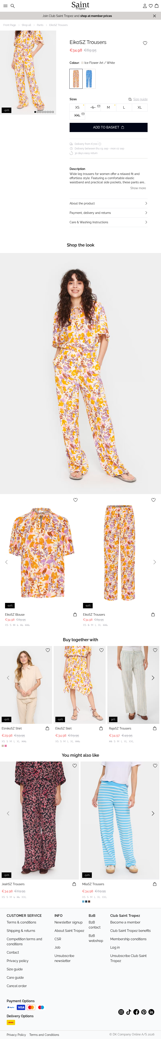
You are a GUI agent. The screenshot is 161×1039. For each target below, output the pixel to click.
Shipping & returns (21, 931)
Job (57, 947)
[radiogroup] (109, 111)
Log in (115, 947)
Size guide (140, 99)
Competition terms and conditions (24, 941)
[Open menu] (4, 5)
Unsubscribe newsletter (64, 958)
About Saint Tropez (69, 931)
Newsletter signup (69, 922)
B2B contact (94, 924)
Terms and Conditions (44, 1034)
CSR (58, 939)
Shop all (26, 25)
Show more (138, 188)
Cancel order (17, 986)
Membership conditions (128, 939)
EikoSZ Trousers (58, 25)
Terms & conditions (21, 922)
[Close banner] (154, 16)
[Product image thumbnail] (35, 112)
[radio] (77, 108)
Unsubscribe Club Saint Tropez (128, 958)
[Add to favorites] (145, 43)
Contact (13, 952)
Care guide (15, 978)
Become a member (125, 922)
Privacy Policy (16, 1034)
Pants (40, 25)
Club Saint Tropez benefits (130, 931)
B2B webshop (96, 938)
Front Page (9, 25)
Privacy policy (18, 961)
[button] (109, 203)
